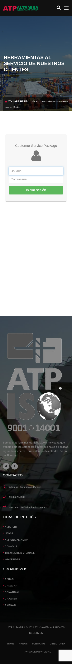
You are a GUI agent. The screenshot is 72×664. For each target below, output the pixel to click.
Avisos (23, 643)
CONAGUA (11, 546)
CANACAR (11, 585)
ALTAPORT (11, 527)
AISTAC (9, 579)
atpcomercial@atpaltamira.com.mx (28, 507)
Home (35, 101)
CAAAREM (11, 598)
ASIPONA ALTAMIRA (16, 540)
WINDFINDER (12, 559)
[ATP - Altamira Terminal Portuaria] (21, 7)
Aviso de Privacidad (38, 651)
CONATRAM (12, 592)
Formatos (38, 643)
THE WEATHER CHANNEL (20, 553)
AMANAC (10, 605)
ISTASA (9, 533)
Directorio (57, 643)
